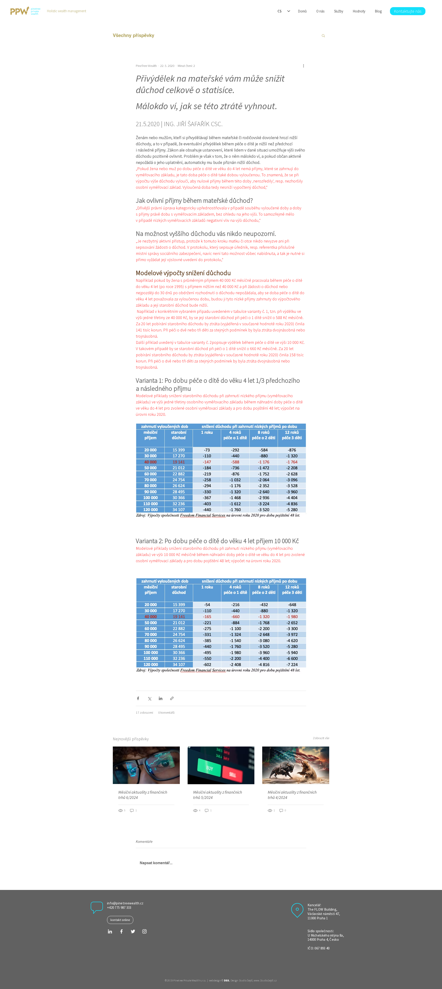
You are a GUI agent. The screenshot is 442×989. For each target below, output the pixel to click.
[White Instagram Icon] (144, 931)
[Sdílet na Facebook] (138, 698)
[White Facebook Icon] (121, 931)
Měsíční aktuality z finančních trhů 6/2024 (142, 794)
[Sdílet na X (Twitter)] (149, 698)
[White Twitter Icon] (133, 931)
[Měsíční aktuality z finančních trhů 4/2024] (295, 765)
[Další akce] (303, 65)
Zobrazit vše (321, 738)
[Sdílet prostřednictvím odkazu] (172, 698)
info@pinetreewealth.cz (125, 903)
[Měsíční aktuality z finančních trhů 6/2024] (146, 765)
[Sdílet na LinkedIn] (160, 698)
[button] (323, 35)
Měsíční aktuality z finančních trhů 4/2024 (292, 794)
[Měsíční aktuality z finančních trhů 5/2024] (221, 765)
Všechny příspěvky (133, 35)
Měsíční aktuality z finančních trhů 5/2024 (217, 794)
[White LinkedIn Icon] (110, 931)
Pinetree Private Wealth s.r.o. (189, 980)
